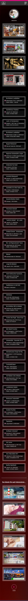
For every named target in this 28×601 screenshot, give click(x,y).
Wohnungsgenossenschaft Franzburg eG (13, 520)
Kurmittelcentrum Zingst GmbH (11, 504)
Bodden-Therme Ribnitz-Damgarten (11, 487)
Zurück (14, 590)
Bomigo (5, 552)
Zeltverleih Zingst (8, 569)
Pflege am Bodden (8, 536)
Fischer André (7, 58)
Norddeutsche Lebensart (9, 25)
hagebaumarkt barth (8, 41)
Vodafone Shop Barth (8, 74)
